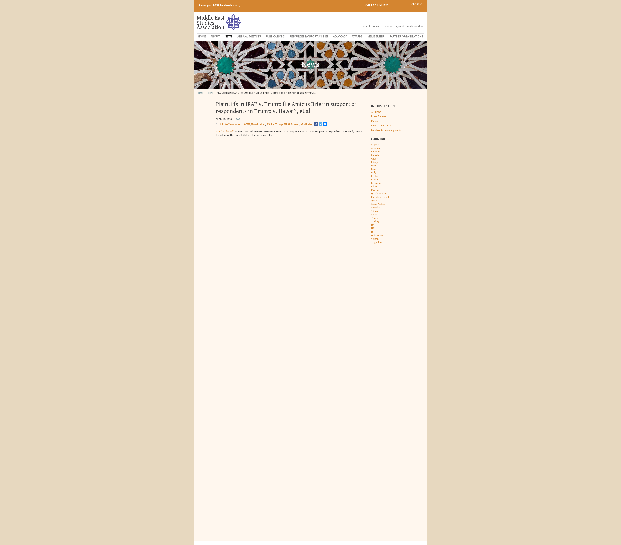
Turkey (375, 221)
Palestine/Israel (380, 197)
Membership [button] (375, 36)
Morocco (376, 190)
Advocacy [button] (340, 36)
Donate (377, 26)
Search (366, 26)
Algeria (375, 144)
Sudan (374, 211)
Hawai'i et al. (258, 124)
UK (373, 228)
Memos (375, 121)
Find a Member (415, 26)
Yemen (375, 239)
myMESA (399, 26)
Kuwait (375, 179)
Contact (388, 26)
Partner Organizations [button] (406, 36)
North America (379, 193)
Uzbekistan (377, 235)
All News (376, 112)
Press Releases (379, 116)
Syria (374, 214)
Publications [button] (275, 36)
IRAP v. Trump (275, 124)
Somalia (375, 207)
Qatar (374, 200)
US (372, 232)
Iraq (373, 169)
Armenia (375, 148)
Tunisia (375, 218)
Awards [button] (357, 36)
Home (202, 36)
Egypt (374, 158)
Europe (375, 162)
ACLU (247, 124)
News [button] (228, 36)
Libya (374, 186)
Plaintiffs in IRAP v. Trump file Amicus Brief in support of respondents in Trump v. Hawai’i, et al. (276, 92)
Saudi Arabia (378, 204)
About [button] (215, 36)
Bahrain (375, 151)
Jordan (374, 176)
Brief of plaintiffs (225, 131)
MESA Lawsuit (291, 124)
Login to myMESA (376, 5)
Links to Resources (381, 125)
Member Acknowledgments (386, 130)
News (210, 92)
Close (415, 4)
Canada (375, 155)
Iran (373, 165)
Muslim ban (307, 124)
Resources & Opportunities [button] (309, 36)
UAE (373, 225)
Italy (373, 172)
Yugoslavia (377, 242)
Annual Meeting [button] (249, 36)
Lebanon (376, 183)
